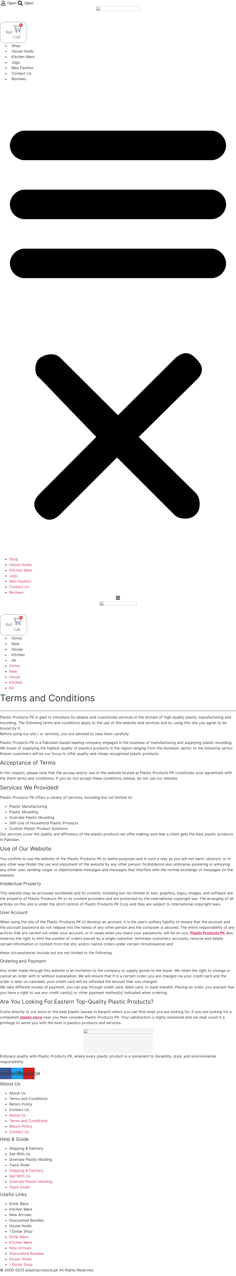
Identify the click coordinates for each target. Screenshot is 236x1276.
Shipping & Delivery (26, 1148)
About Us (17, 1093)
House (17, 649)
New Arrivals (20, 1214)
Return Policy (20, 1104)
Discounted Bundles (26, 1220)
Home (17, 638)
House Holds (23, 51)
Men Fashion (22, 67)
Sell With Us (19, 1154)
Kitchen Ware (23, 56)
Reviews (19, 79)
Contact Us (21, 73)
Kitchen (18, 654)
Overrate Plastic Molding (30, 1159)
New (15, 643)
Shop (16, 45)
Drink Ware (18, 1203)
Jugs (16, 62)
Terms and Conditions (28, 1098)
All (14, 660)
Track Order (19, 1165)
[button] (118, 319)
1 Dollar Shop (20, 1231)
